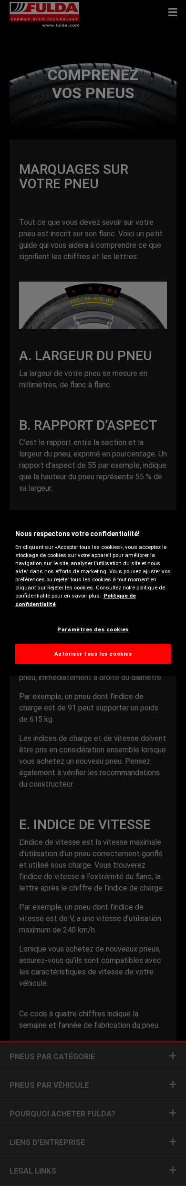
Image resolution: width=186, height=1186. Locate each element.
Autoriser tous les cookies (93, 653)
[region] (93, 593)
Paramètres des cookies (93, 629)
